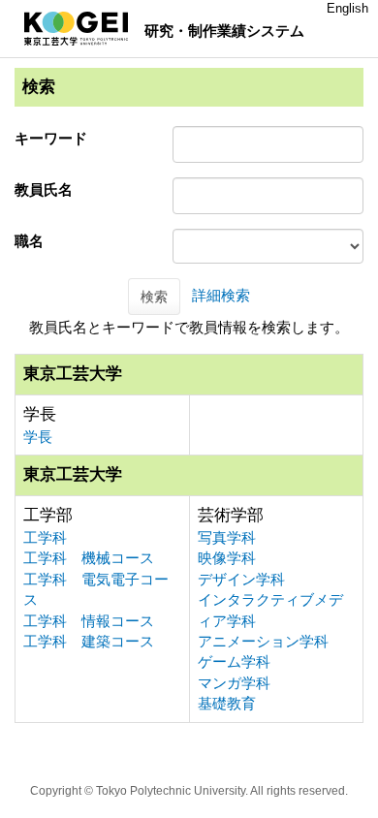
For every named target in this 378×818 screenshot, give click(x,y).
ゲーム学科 (234, 661)
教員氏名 (44, 189)
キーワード (51, 138)
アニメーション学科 (263, 641)
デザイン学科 (241, 579)
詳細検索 (221, 295)
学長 (37, 436)
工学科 (45, 537)
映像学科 (227, 558)
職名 (29, 241)
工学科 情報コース (88, 621)
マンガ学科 (234, 683)
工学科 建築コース (88, 641)
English (347, 8)
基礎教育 (227, 703)
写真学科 (227, 537)
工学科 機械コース (88, 558)
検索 (154, 296)
